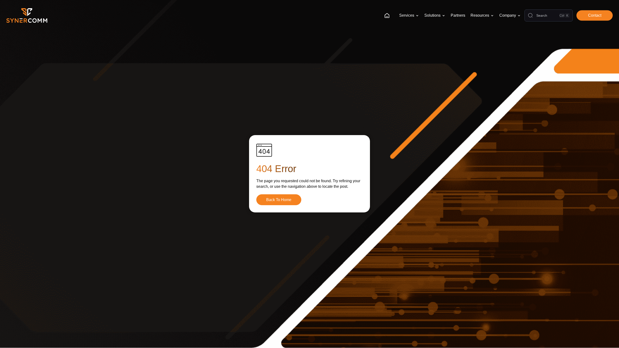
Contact (594, 15)
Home (388, 15)
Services (406, 15)
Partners (458, 15)
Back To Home (278, 200)
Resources (480, 15)
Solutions (432, 15)
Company (507, 15)
